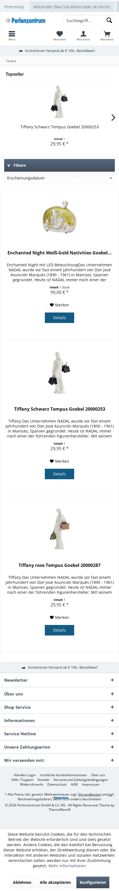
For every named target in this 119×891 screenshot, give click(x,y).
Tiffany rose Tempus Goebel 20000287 (59, 565)
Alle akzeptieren (55, 882)
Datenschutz (57, 784)
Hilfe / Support (22, 780)
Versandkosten (89, 794)
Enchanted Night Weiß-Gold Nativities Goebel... (59, 253)
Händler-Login (25, 775)
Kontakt (43, 780)
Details (59, 317)
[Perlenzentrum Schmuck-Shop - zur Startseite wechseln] (29, 20)
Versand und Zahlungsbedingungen (80, 780)
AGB (74, 784)
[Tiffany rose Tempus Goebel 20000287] (59, 529)
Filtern (19, 165)
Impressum (90, 784)
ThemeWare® (60, 809)
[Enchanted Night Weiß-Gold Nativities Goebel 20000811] (59, 217)
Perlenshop (14, 6)
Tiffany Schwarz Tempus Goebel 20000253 (59, 126)
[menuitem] (107, 35)
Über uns (98, 775)
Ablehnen (22, 882)
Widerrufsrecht (31, 784)
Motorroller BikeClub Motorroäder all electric (72, 6)
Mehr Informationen (67, 865)
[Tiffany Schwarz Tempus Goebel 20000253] (59, 102)
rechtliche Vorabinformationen (63, 775)
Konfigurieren (93, 882)
